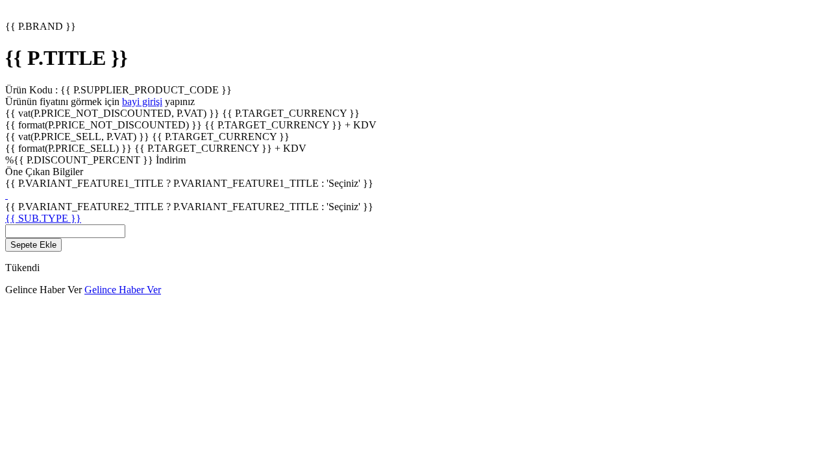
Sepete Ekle (33, 245)
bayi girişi (142, 101)
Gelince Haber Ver (122, 289)
